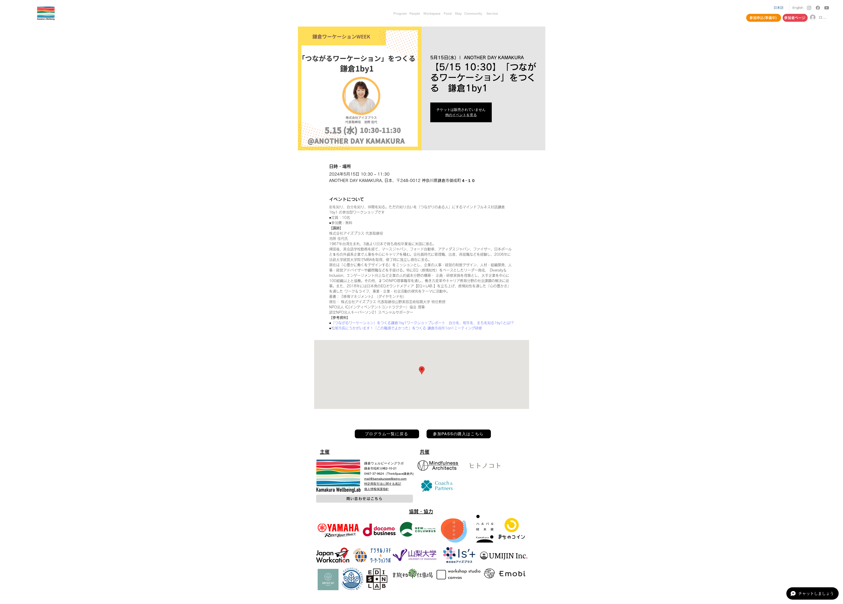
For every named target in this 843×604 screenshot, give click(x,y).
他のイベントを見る (461, 115)
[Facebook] (818, 8)
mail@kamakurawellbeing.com (385, 478)
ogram (402, 13)
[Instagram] (809, 8)
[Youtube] (826, 8)
